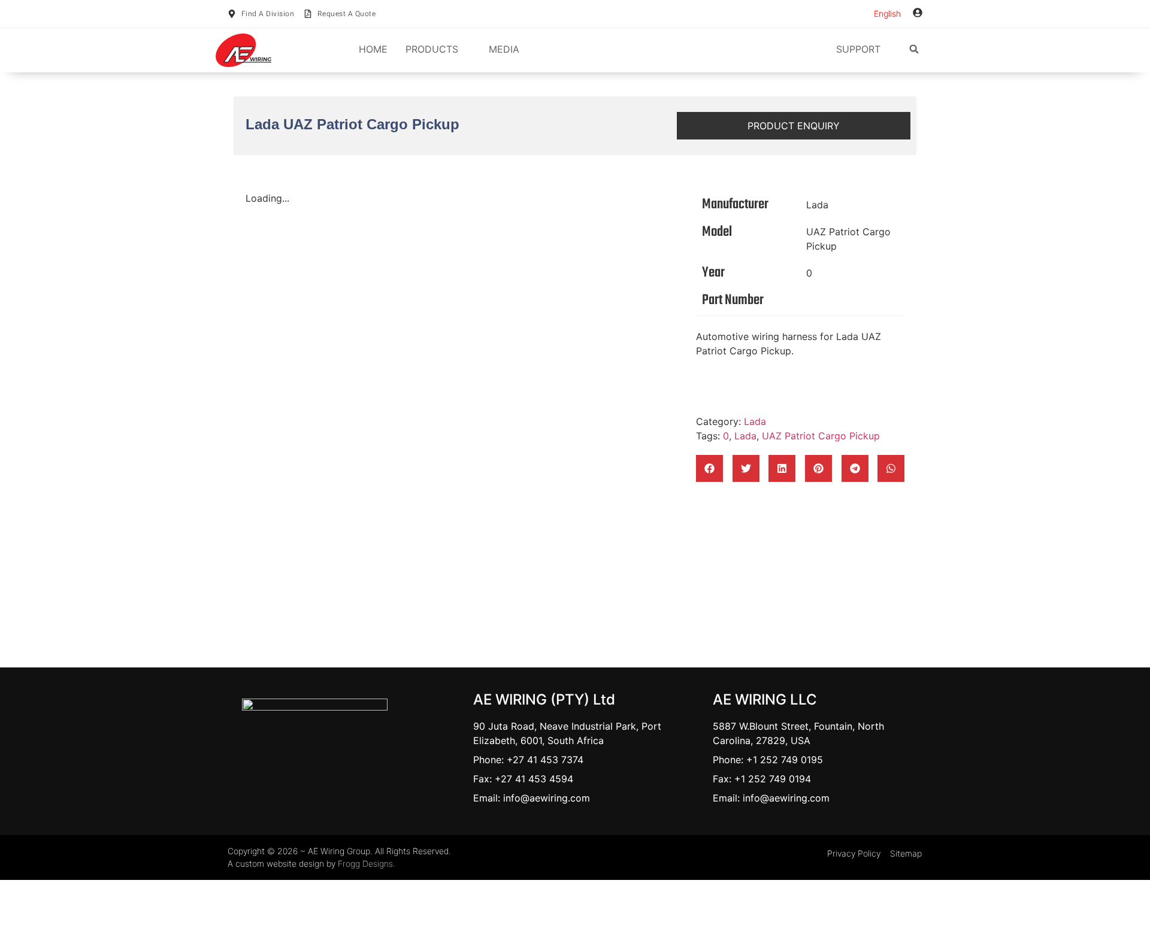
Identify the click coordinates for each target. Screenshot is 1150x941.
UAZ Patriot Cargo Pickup (848, 239)
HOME (373, 49)
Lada (817, 205)
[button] (914, 49)
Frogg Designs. (366, 863)
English (887, 13)
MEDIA (504, 49)
